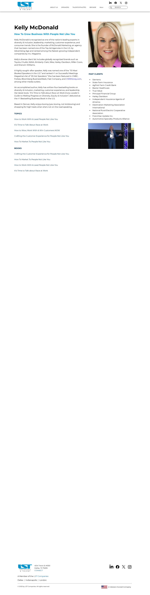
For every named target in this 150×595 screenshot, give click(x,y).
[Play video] (111, 136)
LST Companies (41, 576)
